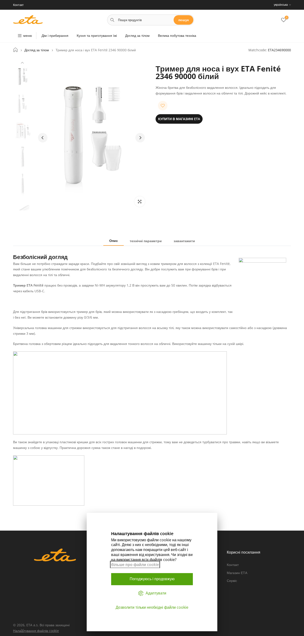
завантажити (184, 241)
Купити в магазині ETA (179, 119)
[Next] (22, 629)
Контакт (233, 564)
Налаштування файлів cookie (36, 630)
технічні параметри (146, 241)
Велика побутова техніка (177, 35)
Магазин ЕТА (237, 572)
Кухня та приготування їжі (97, 35)
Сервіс (232, 580)
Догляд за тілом (137, 35)
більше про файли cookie (135, 564)
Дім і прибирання (55, 35)
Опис (113, 240)
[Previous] (22, 63)
